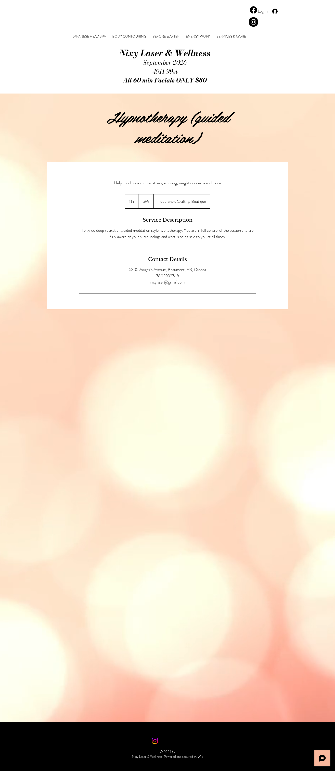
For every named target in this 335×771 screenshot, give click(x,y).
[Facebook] (253, 10)
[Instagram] (253, 22)
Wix (200, 756)
